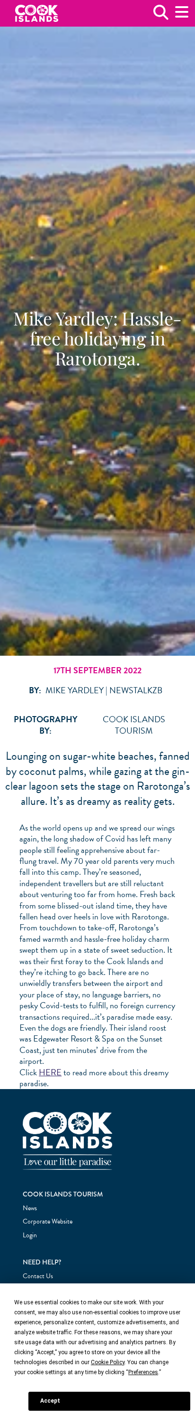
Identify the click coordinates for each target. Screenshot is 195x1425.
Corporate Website (47, 1221)
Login (30, 1235)
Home (36, 13)
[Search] (160, 16)
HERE (50, 1072)
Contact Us (38, 1276)
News (30, 1208)
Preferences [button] (143, 1372)
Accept (50, 1400)
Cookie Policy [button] (107, 1362)
